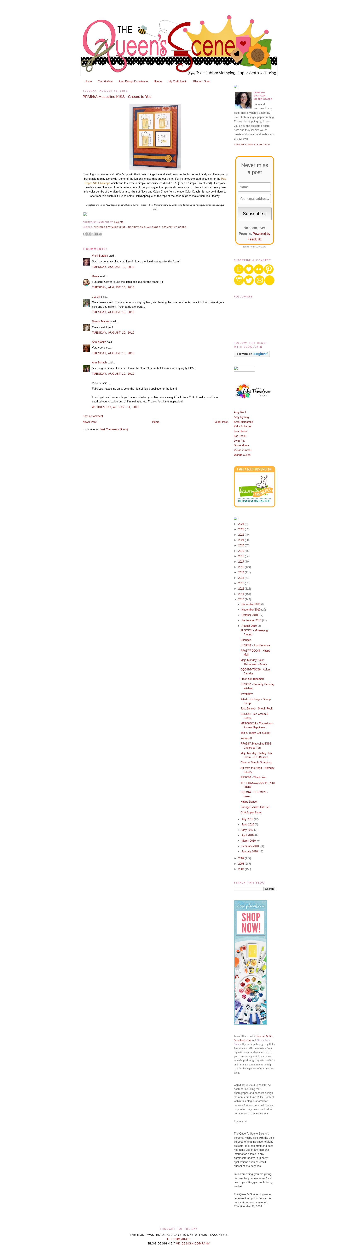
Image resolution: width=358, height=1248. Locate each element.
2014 (241, 577)
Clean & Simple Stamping (256, 762)
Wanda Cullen (242, 454)
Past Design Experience (133, 81)
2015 (241, 572)
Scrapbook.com (242, 1040)
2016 (241, 567)
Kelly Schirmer (243, 426)
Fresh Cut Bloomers (253, 678)
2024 (241, 523)
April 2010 (248, 835)
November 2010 (251, 609)
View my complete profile (252, 144)
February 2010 (251, 846)
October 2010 (250, 615)
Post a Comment (93, 416)
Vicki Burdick (100, 255)
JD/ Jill (96, 296)
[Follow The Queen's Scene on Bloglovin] (252, 355)
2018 (241, 556)
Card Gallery (105, 81)
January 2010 (250, 851)
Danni (95, 276)
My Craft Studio (177, 81)
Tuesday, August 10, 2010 (113, 266)
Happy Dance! (249, 801)
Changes (246, 639)
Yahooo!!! (246, 738)
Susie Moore (241, 445)
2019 (241, 550)
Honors (158, 81)
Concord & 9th (264, 1036)
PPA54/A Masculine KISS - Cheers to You (117, 97)
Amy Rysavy (241, 417)
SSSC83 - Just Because (255, 645)
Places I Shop (201, 81)
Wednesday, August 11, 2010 (115, 407)
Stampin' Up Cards (174, 227)
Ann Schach (99, 362)
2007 (241, 869)
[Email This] (84, 234)
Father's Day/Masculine (110, 227)
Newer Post (90, 421)
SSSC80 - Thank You (253, 777)
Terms (252, 246)
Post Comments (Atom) (113, 429)
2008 (241, 863)
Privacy (262, 246)
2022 (241, 534)
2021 (241, 540)
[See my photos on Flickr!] (244, 370)
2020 (241, 545)
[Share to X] (92, 234)
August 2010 (250, 625)
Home (88, 81)
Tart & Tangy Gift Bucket (255, 732)
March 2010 (249, 840)
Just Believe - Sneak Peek (257, 708)
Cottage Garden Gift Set (255, 807)
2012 (241, 588)
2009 (241, 858)
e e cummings (179, 1239)
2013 (241, 583)
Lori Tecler (240, 436)
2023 (241, 529)
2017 (241, 561)
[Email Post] (124, 222)
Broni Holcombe (243, 421)
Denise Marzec (101, 321)
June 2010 (248, 824)
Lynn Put (239, 440)
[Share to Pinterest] (100, 234)
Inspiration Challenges (143, 227)
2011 (241, 594)
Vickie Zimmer (242, 450)
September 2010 (252, 620)
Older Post (221, 421)
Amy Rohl (240, 412)
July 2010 (248, 819)
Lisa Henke (240, 431)
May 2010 (248, 829)
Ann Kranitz (99, 342)
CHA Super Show (251, 812)
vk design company (193, 1243)
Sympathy (247, 693)
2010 (241, 599)
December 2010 (251, 604)
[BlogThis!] (88, 234)
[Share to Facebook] (96, 234)
